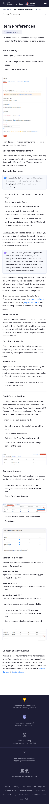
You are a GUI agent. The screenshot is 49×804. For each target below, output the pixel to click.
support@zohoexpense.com (24, 761)
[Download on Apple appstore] (27, 771)
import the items (31, 302)
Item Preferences (19, 26)
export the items (36, 299)
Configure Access (12, 471)
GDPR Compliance (39, 795)
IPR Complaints (39, 787)
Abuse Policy (24, 799)
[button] (29, 4)
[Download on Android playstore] (22, 771)
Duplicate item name (13, 171)
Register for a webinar (24, 725)
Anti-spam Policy (10, 791)
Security (16, 787)
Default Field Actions (13, 557)
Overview (7, 9)
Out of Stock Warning (13, 341)
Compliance (26, 787)
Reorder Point (9, 361)
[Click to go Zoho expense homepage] (9, 4)
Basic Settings (11, 50)
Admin (38, 9)
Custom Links (18, 672)
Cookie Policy (24, 795)
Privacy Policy (40, 791)
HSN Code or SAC (11, 314)
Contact (7, 787)
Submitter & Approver (23, 9)
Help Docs (19, 4)
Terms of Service (25, 791)
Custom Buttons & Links (16, 650)
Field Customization (14, 396)
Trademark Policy (9, 795)
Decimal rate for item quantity (18, 151)
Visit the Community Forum (24, 708)
